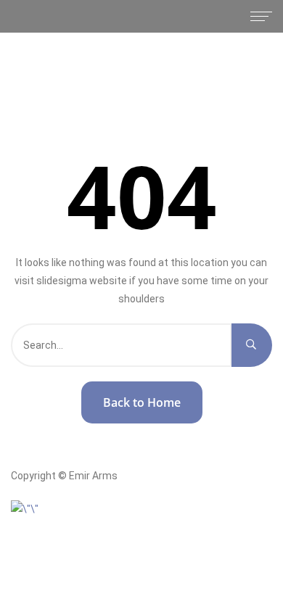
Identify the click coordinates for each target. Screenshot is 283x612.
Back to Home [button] (142, 402)
